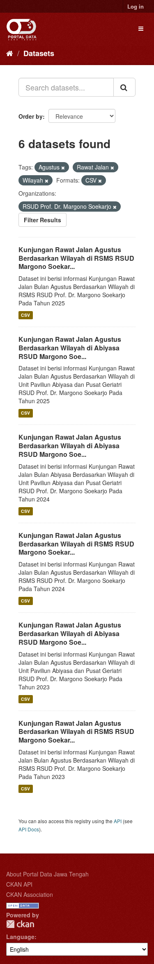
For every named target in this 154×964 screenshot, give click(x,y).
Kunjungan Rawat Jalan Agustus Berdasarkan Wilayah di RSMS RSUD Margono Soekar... (76, 258)
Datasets (38, 53)
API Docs (28, 829)
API (118, 820)
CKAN (20, 924)
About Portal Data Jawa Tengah (47, 874)
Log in (135, 6)
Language (20, 936)
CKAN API (19, 884)
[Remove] (63, 167)
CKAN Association (29, 894)
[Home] (9, 52)
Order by (30, 116)
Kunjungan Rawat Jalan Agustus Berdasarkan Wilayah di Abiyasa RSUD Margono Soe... (69, 347)
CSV (25, 315)
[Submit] (124, 87)
